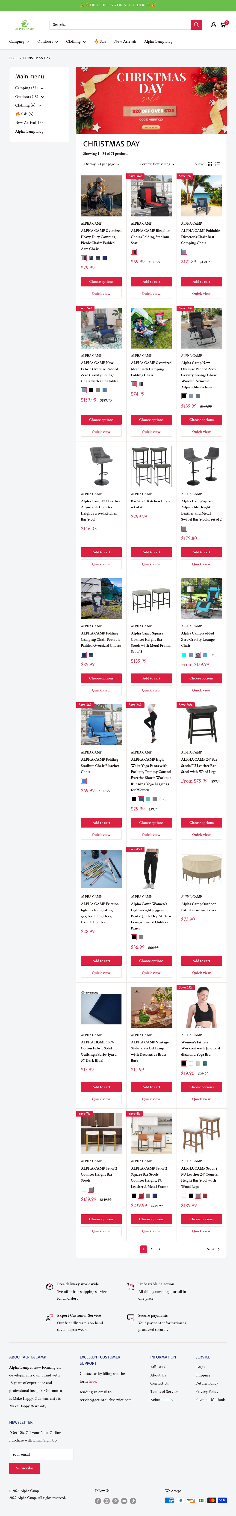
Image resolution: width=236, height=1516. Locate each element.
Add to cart (151, 281)
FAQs (200, 1367)
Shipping (202, 1375)
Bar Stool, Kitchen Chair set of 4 (150, 504)
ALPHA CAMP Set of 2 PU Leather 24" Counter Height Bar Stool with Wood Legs (200, 1177)
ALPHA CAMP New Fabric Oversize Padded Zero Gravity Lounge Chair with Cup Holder (99, 372)
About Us (158, 1375)
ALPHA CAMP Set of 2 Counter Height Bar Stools (99, 1174)
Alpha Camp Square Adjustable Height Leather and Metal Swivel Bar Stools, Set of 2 (201, 510)
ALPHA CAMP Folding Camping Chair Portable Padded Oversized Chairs (101, 639)
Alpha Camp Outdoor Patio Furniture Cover (198, 906)
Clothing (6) (25, 105)
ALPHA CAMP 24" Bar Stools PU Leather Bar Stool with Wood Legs (199, 765)
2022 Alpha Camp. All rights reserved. (37, 1497)
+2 (162, 799)
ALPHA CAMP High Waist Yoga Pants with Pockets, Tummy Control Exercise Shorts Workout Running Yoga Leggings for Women (151, 774)
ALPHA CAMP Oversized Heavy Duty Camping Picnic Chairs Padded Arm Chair (101, 239)
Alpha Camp (91, 223)
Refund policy (161, 1399)
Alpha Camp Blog (158, 41)
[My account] (213, 24)
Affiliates (157, 1367)
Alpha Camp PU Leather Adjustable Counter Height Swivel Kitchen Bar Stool (100, 510)
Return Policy (206, 1383)
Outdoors (45, 41)
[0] (223, 24)
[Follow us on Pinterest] (115, 1501)
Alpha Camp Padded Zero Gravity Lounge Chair (198, 639)
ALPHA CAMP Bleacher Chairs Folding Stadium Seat (150, 236)
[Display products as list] (217, 164)
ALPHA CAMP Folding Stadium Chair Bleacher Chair (100, 765)
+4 (213, 654)
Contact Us (159, 1383)
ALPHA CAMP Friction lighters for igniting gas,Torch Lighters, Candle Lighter (100, 913)
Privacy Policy (206, 1391)
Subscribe (24, 1468)
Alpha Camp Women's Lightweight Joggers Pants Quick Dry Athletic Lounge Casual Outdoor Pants (151, 916)
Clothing (73, 41)
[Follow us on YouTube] (124, 1501)
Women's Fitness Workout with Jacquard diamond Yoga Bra (200, 1048)
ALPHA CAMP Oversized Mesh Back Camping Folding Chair (151, 369)
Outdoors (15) (27, 96)
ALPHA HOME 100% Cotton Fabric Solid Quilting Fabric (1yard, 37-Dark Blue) (99, 1051)
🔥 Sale (100, 41)
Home (13, 58)
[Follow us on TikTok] (133, 1501)
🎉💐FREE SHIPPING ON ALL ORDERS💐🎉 (118, 5)
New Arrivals (125, 41)
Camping (16, 41)
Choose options (101, 281)
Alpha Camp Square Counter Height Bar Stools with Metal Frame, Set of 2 (151, 642)
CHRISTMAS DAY (37, 58)
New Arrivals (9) (29, 122)
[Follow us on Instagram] (106, 1501)
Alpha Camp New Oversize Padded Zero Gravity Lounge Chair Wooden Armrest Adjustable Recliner (199, 375)
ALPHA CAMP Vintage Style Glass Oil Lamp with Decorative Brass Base (150, 1051)
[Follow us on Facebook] (98, 1501)
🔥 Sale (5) (24, 114)
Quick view (101, 293)
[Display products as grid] (210, 164)
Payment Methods (210, 1399)
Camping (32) (27, 88)
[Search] (196, 25)
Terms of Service (164, 1391)
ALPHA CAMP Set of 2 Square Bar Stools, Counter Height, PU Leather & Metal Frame (149, 1177)
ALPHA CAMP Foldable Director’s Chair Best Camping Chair (200, 236)
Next (210, 1249)
